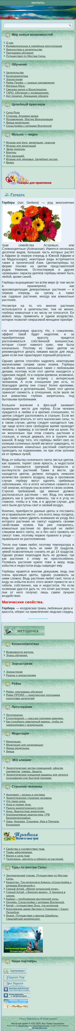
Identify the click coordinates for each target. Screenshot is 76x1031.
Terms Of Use (40, 1019)
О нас (9, 42)
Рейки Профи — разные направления (30, 82)
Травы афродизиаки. (19, 852)
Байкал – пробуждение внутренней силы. (32, 898)
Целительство (15, 72)
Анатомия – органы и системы (25, 794)
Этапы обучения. (17, 655)
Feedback (52, 1019)
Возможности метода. (20, 651)
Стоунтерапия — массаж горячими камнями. (35, 718)
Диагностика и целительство (24, 49)
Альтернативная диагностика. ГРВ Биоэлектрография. (28, 816)
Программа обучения (20, 52)
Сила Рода (13, 112)
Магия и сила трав (18, 855)
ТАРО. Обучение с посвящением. (27, 92)
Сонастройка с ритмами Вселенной (29, 125)
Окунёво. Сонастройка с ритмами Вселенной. (35, 902)
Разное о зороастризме (21, 675)
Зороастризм (14, 79)
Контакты (38, 3)
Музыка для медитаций (21, 145)
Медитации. (13, 741)
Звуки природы (15, 149)
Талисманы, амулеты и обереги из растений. (35, 858)
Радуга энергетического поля (24, 807)
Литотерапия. (14, 714)
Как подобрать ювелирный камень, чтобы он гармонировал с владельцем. (34, 723)
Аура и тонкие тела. (18, 804)
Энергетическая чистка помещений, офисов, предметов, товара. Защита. (35, 769)
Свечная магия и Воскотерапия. (26, 89)
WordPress (23, 1026)
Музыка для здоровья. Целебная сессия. (32, 159)
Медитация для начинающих (24, 744)
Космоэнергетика (17, 76)
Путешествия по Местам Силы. (26, 56)
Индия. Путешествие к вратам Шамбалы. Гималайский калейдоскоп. (32, 917)
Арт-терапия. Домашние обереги (27, 95)
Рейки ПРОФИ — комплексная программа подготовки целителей (33, 696)
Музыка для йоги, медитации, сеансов (30, 142)
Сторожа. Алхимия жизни (22, 115)
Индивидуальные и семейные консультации (34, 45)
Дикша (10, 751)
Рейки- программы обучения (24, 691)
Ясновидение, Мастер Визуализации (29, 119)
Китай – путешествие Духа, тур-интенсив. (32, 905)
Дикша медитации (18, 122)
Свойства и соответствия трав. (25, 848)
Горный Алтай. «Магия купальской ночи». (32, 888)
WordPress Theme (41, 1026)
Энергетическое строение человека (29, 797)
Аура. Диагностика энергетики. (25, 811)
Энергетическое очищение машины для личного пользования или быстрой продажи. (37, 776)
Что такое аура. (16, 801)
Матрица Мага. (15, 85)
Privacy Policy (26, 1019)
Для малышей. (15, 155)
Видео (10, 162)
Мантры (11, 152)
